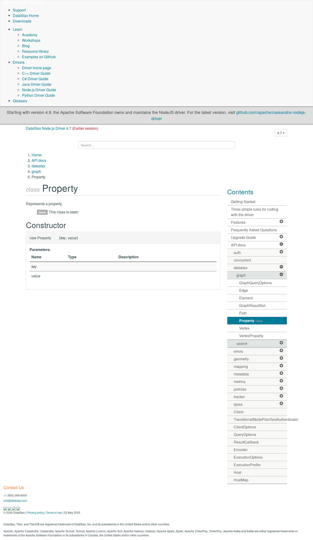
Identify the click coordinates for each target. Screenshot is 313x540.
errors (238, 351)
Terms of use (54, 512)
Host (237, 472)
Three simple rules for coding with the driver (254, 212)
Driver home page (36, 67)
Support (19, 10)
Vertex (244, 328)
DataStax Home (26, 15)
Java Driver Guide (36, 84)
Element (246, 297)
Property (251, 320)
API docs (39, 160)
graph (36, 171)
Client (238, 411)
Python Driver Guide (38, 95)
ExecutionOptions (248, 457)
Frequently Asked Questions (254, 229)
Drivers (19, 62)
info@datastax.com (15, 500)
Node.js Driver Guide (39, 89)
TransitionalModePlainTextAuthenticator (260, 419)
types (238, 404)
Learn (17, 29)
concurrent (242, 260)
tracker (239, 396)
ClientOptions (245, 427)
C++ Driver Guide (36, 73)
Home (36, 154)
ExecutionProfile (247, 464)
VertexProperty (251, 335)
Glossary (20, 100)
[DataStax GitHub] (18, 508)
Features (238, 222)
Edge (243, 290)
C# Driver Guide (35, 78)
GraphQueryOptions (255, 282)
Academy (29, 34)
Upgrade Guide (243, 237)
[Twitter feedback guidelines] (14, 508)
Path (243, 313)
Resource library (35, 51)
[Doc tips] (10, 508)
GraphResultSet (252, 305)
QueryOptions (245, 434)
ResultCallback (246, 442)
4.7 (280, 132)
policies (240, 389)
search (241, 343)
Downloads (22, 21)
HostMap (241, 479)
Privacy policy (35, 512)
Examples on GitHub (39, 56)
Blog (26, 45)
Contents (240, 191)
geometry (241, 358)
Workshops (31, 40)
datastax (38, 165)
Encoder (240, 449)
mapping (241, 366)
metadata (241, 374)
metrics (239, 381)
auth (237, 252)
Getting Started (243, 201)
